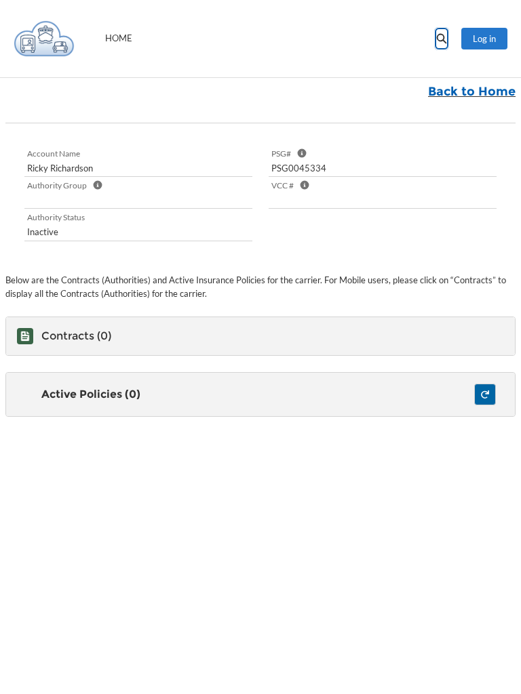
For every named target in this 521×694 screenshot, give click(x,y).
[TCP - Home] (44, 38)
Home (118, 38)
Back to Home (472, 91)
